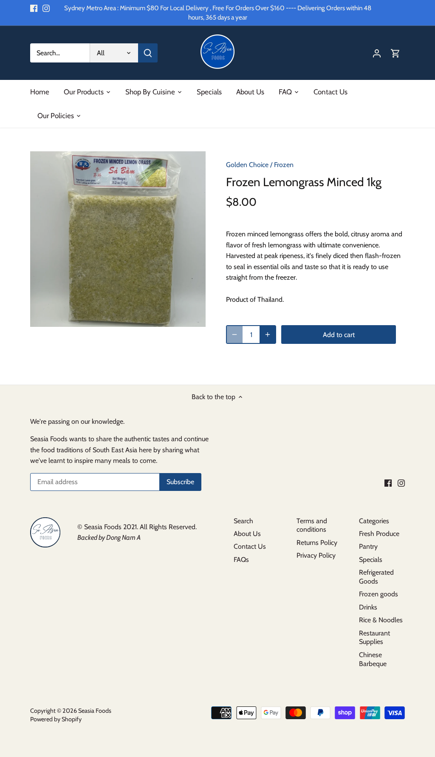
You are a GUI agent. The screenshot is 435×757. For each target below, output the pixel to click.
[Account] (376, 53)
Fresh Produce (379, 534)
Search (243, 521)
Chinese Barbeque (373, 659)
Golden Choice (247, 165)
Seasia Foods (94, 710)
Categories (374, 521)
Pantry (368, 546)
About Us (247, 534)
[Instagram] (46, 8)
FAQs (241, 560)
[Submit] (148, 52)
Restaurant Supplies (374, 637)
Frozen (284, 165)
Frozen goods (378, 594)
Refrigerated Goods (376, 576)
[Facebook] (33, 8)
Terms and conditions (312, 525)
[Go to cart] (395, 53)
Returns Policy (317, 543)
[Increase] (268, 334)
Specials (370, 560)
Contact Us (250, 546)
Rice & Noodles (381, 620)
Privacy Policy (316, 555)
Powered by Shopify (56, 719)
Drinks (368, 607)
